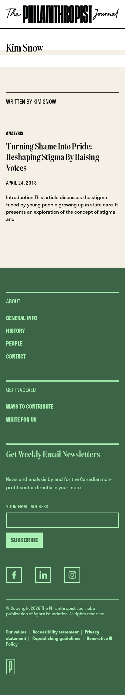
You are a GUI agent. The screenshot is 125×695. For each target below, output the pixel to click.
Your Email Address (27, 506)
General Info (21, 318)
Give (28, 28)
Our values (16, 632)
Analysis (14, 133)
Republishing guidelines (56, 638)
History (15, 330)
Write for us (21, 419)
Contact (16, 356)
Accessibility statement (56, 632)
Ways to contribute (29, 406)
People (14, 343)
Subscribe (61, 28)
